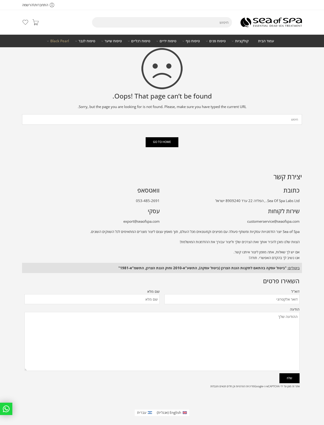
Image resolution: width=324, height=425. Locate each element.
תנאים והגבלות (218, 386)
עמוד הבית (266, 41)
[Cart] (35, 22)
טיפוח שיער (113, 41)
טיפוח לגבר (87, 41)
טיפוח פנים (217, 41)
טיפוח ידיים (168, 41)
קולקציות (242, 41)
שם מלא (153, 291)
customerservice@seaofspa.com (273, 221)
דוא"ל (295, 291)
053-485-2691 (148, 200)
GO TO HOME (162, 142)
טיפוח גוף (193, 41)
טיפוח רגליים (140, 41)
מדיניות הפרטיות (245, 386)
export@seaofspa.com (141, 221)
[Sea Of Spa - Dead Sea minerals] (271, 22)
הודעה (295, 309)
